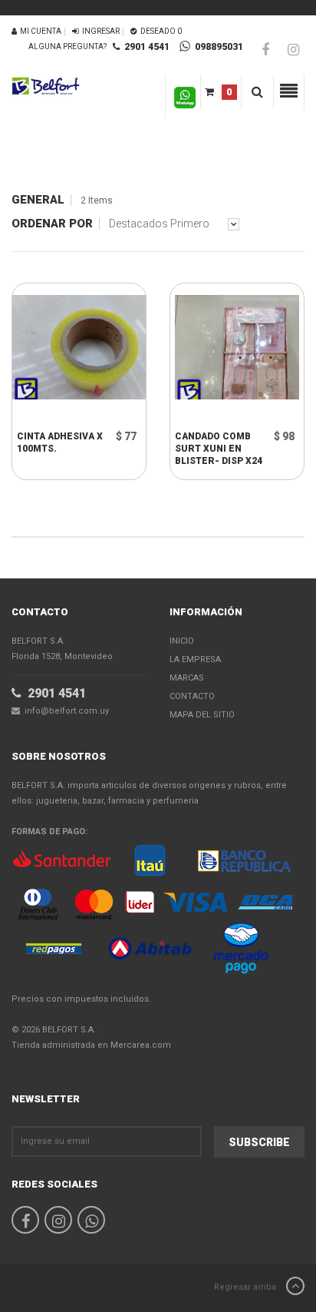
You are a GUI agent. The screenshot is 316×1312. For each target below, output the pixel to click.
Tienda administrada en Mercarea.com (91, 1045)
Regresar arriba (246, 1287)
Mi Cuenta (39, 31)
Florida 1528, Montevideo (62, 648)
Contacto (192, 696)
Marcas (187, 678)
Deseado (159, 31)
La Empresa (195, 659)
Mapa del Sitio (202, 715)
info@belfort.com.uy (64, 711)
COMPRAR (65, 415)
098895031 (216, 46)
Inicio (182, 641)
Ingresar (99, 31)
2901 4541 (145, 46)
